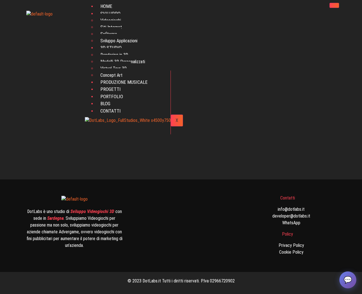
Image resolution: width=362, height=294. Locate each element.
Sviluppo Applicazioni (118, 40)
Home (106, 6)
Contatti (110, 111)
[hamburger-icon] (334, 5)
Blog (105, 103)
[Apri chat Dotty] (347, 279)
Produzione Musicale (124, 82)
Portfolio (111, 96)
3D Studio (111, 48)
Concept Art (111, 75)
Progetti (110, 89)
